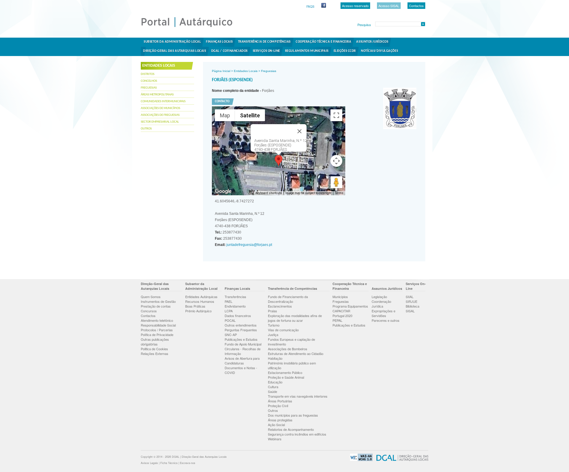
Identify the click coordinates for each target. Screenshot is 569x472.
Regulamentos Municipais (307, 51)
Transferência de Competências (264, 42)
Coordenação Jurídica (381, 303)
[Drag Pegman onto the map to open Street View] (336, 182)
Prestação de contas (156, 306)
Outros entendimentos (241, 325)
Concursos (149, 310)
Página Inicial (221, 71)
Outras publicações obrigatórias (155, 341)
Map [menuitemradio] (225, 115)
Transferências (235, 296)
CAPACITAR (341, 310)
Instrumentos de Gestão (158, 301)
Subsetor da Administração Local (172, 42)
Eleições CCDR (345, 51)
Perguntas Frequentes (241, 329)
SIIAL (409, 296)
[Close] (300, 131)
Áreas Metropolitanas (157, 94)
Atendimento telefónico (157, 320)
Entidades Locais (246, 71)
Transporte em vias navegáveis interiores (297, 396)
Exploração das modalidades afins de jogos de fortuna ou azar (295, 318)
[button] (278, 160)
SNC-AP (231, 334)
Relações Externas (154, 353)
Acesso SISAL (388, 5)
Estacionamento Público (285, 372)
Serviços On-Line (266, 51)
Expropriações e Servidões (383, 313)
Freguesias (149, 87)
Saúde (272, 391)
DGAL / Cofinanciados (229, 51)
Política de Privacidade (157, 334)
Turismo (273, 325)
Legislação (379, 296)
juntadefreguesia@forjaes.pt (249, 245)
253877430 (228, 232)
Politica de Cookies (154, 348)
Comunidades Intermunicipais (163, 101)
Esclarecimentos (280, 306)
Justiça (273, 334)
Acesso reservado (355, 5)
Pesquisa (364, 24)
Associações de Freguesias (160, 115)
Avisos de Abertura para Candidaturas (242, 360)
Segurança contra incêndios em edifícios (297, 434)
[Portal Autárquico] (191, 27)
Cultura (273, 386)
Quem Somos (151, 296)
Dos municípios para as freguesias (293, 415)
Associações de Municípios (160, 108)
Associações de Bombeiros (287, 348)
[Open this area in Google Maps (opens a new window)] (223, 191)
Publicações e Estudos (241, 339)
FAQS (310, 6)
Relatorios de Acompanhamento (291, 429)
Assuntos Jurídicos (372, 42)
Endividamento (235, 306)
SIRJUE (411, 301)
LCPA (229, 310)
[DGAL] (400, 460)
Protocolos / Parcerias (157, 329)
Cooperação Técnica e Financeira (323, 42)
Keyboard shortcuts (268, 193)
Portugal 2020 (342, 315)
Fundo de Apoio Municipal (243, 344)
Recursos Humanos (199, 301)
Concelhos (149, 81)
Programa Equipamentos (350, 306)
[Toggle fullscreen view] (336, 115)
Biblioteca (412, 306)
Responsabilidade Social (158, 325)
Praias (272, 310)
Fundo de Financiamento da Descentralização (288, 299)
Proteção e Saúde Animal (286, 377)
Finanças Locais (219, 42)
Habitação (275, 358)
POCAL (230, 320)
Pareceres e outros (385, 320)
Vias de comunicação (283, 329)
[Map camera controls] (336, 161)
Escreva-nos (187, 463)
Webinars (275, 438)
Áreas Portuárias (280, 401)
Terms (339, 193)
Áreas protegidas (280, 419)
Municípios (340, 296)
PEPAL (337, 320)
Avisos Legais (149, 463)
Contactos (416, 5)
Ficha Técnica (169, 463)
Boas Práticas (195, 306)
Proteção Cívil (278, 405)
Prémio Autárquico (198, 310)
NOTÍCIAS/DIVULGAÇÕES (379, 51)
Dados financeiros (238, 315)
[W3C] (360, 460)
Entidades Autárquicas (201, 296)
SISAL (410, 310)
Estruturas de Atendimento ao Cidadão (295, 353)
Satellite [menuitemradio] (250, 115)
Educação (275, 382)
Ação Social (276, 424)
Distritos (147, 74)
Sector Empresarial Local (160, 122)
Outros (146, 128)
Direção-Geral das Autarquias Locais (174, 51)
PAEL (228, 301)
